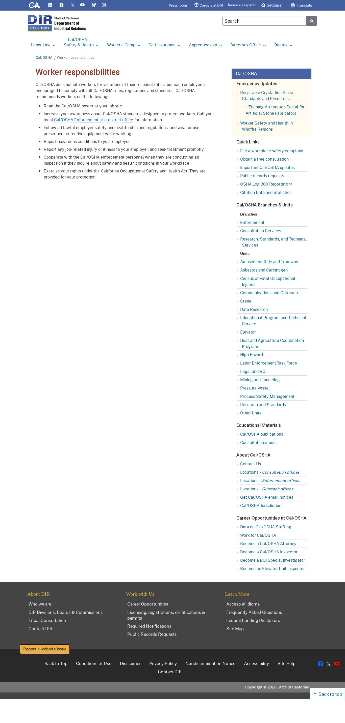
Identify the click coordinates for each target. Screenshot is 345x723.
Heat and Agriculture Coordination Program (272, 343)
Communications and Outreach (269, 292)
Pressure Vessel (255, 388)
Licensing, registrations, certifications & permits (166, 615)
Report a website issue (44, 649)
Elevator (248, 332)
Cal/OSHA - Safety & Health (79, 42)
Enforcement (252, 222)
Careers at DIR (211, 5)
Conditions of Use (93, 663)
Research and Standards (263, 404)
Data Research (254, 309)
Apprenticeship (203, 45)
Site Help (286, 663)
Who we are (40, 604)
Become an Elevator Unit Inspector (272, 568)
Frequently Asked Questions (254, 612)
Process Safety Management (267, 396)
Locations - (270, 472)
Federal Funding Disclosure (253, 620)
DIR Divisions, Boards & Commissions (66, 612)
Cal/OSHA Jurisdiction (260, 505)
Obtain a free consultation (264, 159)
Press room (178, 5)
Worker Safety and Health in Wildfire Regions (266, 126)
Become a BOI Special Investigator (272, 560)
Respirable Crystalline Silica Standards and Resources (266, 95)
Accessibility (256, 663)
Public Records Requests (152, 634)
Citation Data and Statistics (265, 192)
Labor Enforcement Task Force (268, 363)
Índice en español (242, 5)
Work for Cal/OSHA (258, 535)
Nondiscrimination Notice (210, 663)
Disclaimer (130, 663)
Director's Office (245, 45)
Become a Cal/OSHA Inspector (269, 552)
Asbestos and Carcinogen (264, 270)
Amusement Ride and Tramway (269, 261)
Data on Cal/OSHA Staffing (265, 527)
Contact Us (250, 464)
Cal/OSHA (44, 57)
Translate (304, 5)
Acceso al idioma (243, 604)
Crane (245, 301)
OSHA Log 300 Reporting (264, 184)
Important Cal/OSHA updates (267, 167)
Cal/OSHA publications (261, 434)
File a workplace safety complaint (272, 151)
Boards (280, 45)
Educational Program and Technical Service (273, 320)
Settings (274, 5)
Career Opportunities (147, 604)
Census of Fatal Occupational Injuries (267, 281)
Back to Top (55, 663)
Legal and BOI (253, 371)
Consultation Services (260, 230)
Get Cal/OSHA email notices (266, 497)
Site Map (235, 628)
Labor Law (41, 45)
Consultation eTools (258, 442)
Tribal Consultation (47, 620)
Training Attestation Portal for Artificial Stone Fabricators (275, 110)
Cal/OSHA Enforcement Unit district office (93, 120)
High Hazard (251, 354)
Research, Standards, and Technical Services (273, 242)
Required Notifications (149, 626)
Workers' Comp (121, 45)
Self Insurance (162, 45)
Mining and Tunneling (260, 379)
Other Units (250, 413)
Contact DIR (41, 628)
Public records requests (262, 175)
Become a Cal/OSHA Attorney (268, 543)
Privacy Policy (163, 663)
